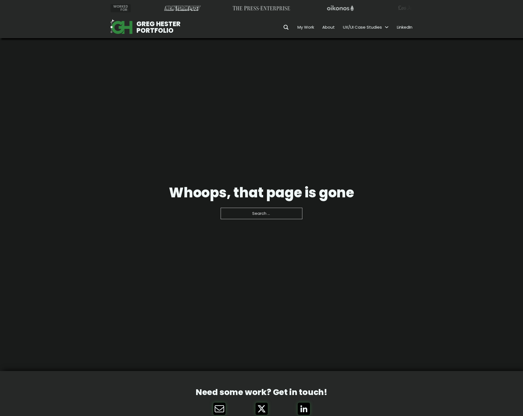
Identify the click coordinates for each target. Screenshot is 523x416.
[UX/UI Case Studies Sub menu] (387, 27)
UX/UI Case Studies (362, 27)
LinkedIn (404, 27)
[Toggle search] (282, 27)
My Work (305, 27)
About (328, 27)
